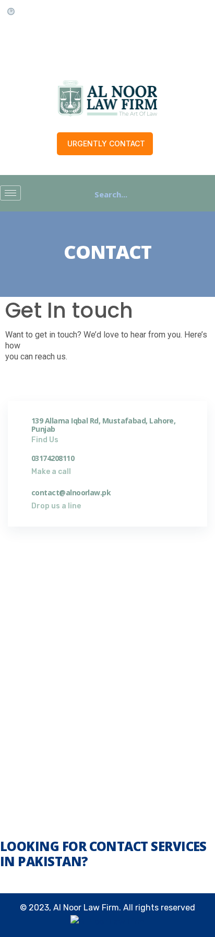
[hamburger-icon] (10, 193)
